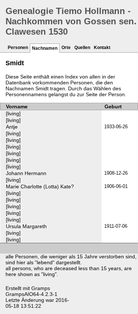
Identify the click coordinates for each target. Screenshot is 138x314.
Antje (12, 127)
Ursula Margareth (26, 226)
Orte (66, 47)
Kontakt (102, 47)
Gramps (40, 288)
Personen (18, 47)
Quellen (82, 47)
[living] (13, 113)
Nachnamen (44, 48)
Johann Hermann (26, 173)
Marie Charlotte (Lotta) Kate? (40, 186)
